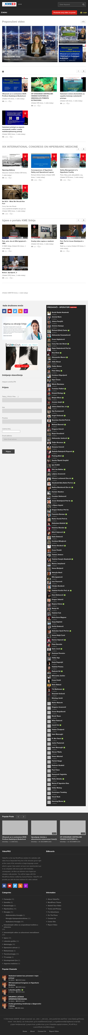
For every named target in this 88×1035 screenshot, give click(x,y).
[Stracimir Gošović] (49, 694)
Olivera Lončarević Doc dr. (61, 478)
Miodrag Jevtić (57, 698)
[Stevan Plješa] (49, 753)
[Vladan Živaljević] (49, 730)
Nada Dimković (57, 536)
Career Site (52, 921)
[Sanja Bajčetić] (49, 623)
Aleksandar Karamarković (61, 335)
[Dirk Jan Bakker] (49, 470)
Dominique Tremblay (59, 792)
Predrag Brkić (57, 456)
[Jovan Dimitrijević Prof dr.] (49, 502)
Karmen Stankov (58, 492)
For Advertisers (53, 912)
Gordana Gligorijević (59, 375)
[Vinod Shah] (49, 798)
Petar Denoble (57, 644)
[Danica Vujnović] (49, 641)
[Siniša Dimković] (49, 627)
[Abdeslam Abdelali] (49, 524)
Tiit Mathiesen (57, 689)
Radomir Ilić (56, 671)
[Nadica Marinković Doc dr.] (49, 488)
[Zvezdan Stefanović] (49, 497)
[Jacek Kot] (49, 726)
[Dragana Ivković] (49, 430)
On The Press (53, 915)
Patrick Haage (57, 761)
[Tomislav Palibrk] (49, 389)
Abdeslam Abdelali (58, 523)
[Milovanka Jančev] (49, 676)
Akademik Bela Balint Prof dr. (62, 483)
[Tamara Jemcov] (49, 555)
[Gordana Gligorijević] (49, 376)
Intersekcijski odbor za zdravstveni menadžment (21, 932)
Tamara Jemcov (57, 554)
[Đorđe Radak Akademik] (49, 313)
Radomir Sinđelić (58, 765)
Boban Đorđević (58, 545)
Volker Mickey (57, 788)
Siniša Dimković (58, 626)
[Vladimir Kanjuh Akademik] (49, 560)
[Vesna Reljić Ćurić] (49, 636)
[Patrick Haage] (49, 762)
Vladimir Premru (57, 667)
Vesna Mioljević (57, 568)
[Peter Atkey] (49, 371)
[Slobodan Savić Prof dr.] (49, 632)
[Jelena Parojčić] (49, 322)
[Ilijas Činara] (49, 380)
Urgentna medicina (11, 963)
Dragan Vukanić (57, 599)
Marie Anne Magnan (59, 617)
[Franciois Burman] (49, 515)
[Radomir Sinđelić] (49, 766)
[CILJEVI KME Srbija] (30, 44)
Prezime (5, 418)
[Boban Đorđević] (49, 546)
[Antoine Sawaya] (49, 327)
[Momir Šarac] (49, 717)
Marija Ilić (55, 608)
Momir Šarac (56, 716)
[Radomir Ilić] (49, 672)
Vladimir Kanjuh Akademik (61, 559)
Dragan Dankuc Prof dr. (60, 510)
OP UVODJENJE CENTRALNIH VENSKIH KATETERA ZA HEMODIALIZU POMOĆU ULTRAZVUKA (71, 838)
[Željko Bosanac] (49, 443)
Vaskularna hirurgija (13, 921)
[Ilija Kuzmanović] (49, 412)
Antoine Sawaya (58, 326)
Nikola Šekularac (58, 384)
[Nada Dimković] (49, 537)
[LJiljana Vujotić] (49, 506)
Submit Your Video (54, 905)
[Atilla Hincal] (49, 362)
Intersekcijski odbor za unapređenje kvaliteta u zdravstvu (21, 926)
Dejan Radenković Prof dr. (61, 348)
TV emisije (7, 957)
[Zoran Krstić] (49, 681)
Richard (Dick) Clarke (59, 330)
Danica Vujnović (58, 640)
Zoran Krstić (56, 680)
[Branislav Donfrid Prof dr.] (49, 421)
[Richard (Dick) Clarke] (49, 331)
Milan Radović (57, 720)
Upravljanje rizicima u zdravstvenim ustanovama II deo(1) (44, 838)
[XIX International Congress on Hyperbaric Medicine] (5, 985)
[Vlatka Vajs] (49, 658)
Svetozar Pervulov (58, 653)
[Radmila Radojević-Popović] (49, 452)
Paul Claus (56, 770)
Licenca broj (6, 429)
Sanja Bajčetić (57, 622)
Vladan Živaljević (58, 729)
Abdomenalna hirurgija (14, 915)
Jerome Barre (56, 317)
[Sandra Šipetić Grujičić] (49, 461)
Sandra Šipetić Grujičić (60, 460)
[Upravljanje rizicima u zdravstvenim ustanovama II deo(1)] (44, 827)
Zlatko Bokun (57, 366)
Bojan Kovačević (58, 433)
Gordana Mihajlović (59, 541)
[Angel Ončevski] (49, 416)
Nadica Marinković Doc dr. (61, 487)
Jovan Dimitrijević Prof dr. (61, 501)
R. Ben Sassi (56, 738)
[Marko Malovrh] (49, 703)
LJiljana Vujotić (57, 505)
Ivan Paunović (57, 581)
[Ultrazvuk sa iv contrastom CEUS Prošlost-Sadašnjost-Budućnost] (72, 53)
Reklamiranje (8, 951)
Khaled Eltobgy (57, 393)
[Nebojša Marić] (49, 573)
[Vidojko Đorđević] (49, 587)
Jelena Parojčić (57, 321)
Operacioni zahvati (10, 947)
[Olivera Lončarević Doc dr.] (49, 479)
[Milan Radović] (49, 721)
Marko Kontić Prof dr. (59, 519)
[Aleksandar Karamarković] (49, 336)
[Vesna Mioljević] (49, 569)
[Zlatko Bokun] (49, 367)
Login (84, 12)
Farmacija (7, 899)
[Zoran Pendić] (49, 551)
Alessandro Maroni (59, 357)
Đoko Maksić (56, 684)
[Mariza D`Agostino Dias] (49, 784)
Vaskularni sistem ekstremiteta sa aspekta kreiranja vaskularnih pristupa (72, 96)
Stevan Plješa (57, 752)
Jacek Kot (55, 725)
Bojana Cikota (57, 604)
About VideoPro (53, 899)
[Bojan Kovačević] (49, 434)
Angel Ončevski (57, 415)
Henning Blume (57, 801)
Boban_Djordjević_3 (9, 272)
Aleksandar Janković (59, 438)
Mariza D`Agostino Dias (60, 783)
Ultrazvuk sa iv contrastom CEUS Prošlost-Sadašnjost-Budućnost (14, 838)
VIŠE (83, 21)
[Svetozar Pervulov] (49, 654)
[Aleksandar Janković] (49, 439)
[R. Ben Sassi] (49, 739)
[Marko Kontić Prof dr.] (49, 519)
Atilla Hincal (56, 362)
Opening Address (8, 170)
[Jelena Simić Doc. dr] (49, 407)
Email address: (7, 436)
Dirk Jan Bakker (57, 469)
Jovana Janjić (57, 402)
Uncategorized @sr (11, 960)
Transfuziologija (10, 954)
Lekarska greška (10, 941)
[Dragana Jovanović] (49, 708)
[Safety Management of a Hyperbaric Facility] (73, 160)
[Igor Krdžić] (49, 466)
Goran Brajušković (58, 711)
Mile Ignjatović (57, 577)
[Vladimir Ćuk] (49, 614)
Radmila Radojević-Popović (62, 451)
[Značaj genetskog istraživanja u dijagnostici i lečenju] (5, 1006)
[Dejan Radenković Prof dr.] (49, 349)
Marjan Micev (56, 397)
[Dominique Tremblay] (49, 793)
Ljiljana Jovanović (58, 474)
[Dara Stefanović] (49, 596)
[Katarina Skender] (49, 528)
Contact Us (52, 918)
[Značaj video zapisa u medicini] (44, 232)
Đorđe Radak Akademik (60, 312)
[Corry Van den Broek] (49, 345)
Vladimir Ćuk (56, 613)
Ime (3, 407)
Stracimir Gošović (58, 693)
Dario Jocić (56, 649)
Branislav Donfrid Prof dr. (61, 420)
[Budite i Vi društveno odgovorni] (72, 35)
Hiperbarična (8, 909)
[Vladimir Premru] (49, 667)
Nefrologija (8, 944)
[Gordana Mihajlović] (49, 542)
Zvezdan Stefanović (59, 496)
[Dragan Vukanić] (49, 600)
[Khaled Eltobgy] (49, 394)
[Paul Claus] (49, 771)
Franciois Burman (58, 514)
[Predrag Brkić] (49, 457)
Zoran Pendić (57, 550)
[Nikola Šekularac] (49, 385)
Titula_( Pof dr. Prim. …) (10, 396)
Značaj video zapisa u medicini (42, 241)
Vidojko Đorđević (58, 586)
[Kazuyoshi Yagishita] (49, 775)
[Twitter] (15, 311)
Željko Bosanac (57, 442)
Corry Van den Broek (59, 344)
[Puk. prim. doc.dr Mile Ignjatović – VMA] (15, 232)
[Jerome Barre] (49, 318)
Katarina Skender (58, 527)
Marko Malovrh (57, 702)
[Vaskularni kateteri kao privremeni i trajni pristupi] (5, 978)
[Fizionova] (22, 369)
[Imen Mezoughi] (49, 735)
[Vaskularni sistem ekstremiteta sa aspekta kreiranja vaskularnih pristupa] (73, 84)
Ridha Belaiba (57, 779)
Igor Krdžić (56, 465)
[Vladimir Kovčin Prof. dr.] (49, 591)
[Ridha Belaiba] (49, 780)
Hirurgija (7, 912)
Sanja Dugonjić (57, 662)
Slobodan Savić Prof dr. (60, 631)
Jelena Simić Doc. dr (59, 406)
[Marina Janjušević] (49, 564)
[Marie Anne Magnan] (49, 618)
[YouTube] (10, 311)
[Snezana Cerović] (49, 448)
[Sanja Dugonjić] (49, 663)
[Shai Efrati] (49, 354)
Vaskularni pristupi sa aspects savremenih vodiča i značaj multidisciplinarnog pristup (13, 129)
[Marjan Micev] (49, 398)
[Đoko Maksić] (49, 685)
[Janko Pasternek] (49, 744)
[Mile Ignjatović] (49, 578)
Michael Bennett (58, 424)
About (32, 1031)
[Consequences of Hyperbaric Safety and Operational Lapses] (44, 160)
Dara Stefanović (57, 595)
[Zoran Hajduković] (49, 340)
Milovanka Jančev (58, 676)
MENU (5, 12)
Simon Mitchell (57, 756)
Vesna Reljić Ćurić (58, 635)
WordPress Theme (54, 902)
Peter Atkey (56, 371)
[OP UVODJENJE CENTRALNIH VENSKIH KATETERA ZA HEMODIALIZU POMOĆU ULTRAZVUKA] (44, 84)
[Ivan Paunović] (49, 582)
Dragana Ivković (58, 429)
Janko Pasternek (58, 743)
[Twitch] (26, 311)
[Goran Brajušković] (49, 712)
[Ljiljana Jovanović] (49, 475)
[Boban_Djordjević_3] (15, 263)
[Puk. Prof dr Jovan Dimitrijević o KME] (73, 232)
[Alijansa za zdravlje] (22, 339)
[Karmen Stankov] (49, 493)
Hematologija (8, 905)
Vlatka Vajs (56, 658)
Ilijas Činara (56, 379)
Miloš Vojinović (57, 532)
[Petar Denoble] (49, 645)
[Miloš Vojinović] (49, 533)
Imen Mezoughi (57, 734)
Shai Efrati (55, 353)
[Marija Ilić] (49, 609)
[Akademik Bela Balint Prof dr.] (49, 484)
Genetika (7, 902)
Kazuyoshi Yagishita (59, 774)
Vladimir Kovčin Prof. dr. (60, 590)
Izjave (6, 938)
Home (25, 1031)
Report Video (52, 925)
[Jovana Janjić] (49, 403)
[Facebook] (4, 311)
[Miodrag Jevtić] (49, 699)
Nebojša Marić (57, 572)
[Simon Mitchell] (49, 757)
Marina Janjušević (58, 563)
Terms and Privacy (54, 909)
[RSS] (20, 311)
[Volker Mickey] (49, 789)
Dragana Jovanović (59, 707)
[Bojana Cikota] (49, 605)
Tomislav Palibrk (58, 388)
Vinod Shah (56, 797)
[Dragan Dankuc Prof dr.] (49, 510)
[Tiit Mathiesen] (49, 690)
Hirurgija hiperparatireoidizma (16, 918)
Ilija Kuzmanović (58, 411)
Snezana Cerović (58, 447)
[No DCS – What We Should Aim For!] (15, 192)
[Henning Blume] (49, 802)
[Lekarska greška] (5, 992)
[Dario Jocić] (49, 650)
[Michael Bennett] (49, 425)
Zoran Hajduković (58, 339)
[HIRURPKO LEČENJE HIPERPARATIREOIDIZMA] (5, 999)
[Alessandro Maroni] (49, 358)
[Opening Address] (15, 160)
